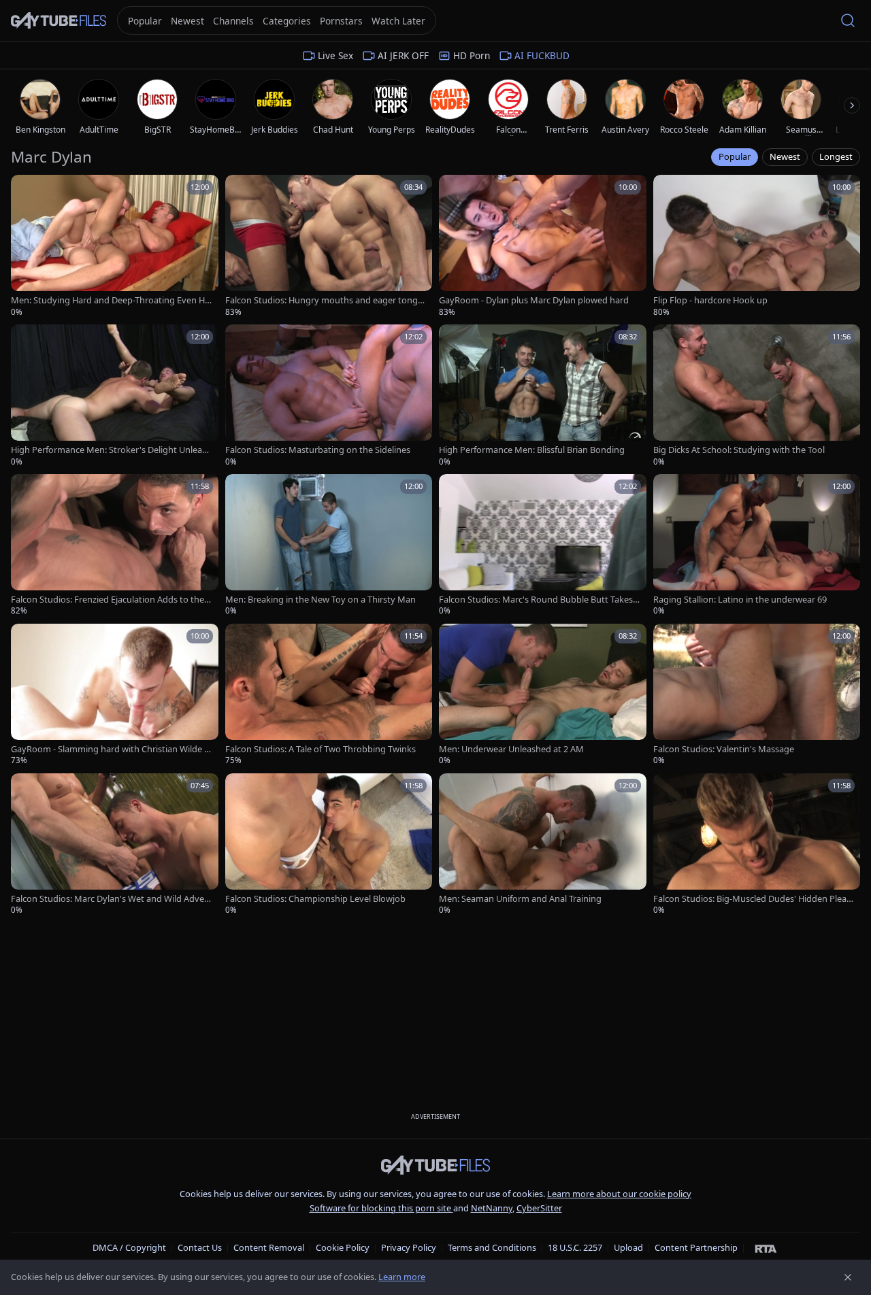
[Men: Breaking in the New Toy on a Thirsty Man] (329, 545)
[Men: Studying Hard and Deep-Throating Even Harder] (114, 246)
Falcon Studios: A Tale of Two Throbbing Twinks (320, 749)
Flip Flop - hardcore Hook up (710, 300)
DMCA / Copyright (129, 1247)
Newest (785, 156)
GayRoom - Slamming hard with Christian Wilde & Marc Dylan (110, 749)
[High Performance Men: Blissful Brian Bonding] (542, 395)
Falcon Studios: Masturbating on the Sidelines (317, 450)
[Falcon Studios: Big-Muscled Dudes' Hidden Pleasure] (757, 844)
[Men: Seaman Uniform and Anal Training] (542, 844)
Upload (628, 1247)
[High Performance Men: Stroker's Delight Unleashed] (114, 395)
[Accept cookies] (848, 1277)
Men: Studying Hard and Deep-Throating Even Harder (110, 300)
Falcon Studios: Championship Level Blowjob (315, 899)
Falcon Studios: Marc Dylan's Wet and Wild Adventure (110, 899)
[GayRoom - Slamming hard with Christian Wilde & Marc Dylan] (114, 695)
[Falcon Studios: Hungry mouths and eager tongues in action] (329, 246)
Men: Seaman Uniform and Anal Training (520, 899)
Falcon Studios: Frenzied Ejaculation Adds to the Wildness (107, 599)
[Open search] (848, 20)
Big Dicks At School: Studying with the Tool (739, 450)
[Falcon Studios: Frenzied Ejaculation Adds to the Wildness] (114, 545)
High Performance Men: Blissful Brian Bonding (532, 450)
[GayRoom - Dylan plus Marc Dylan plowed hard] (542, 246)
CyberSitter (539, 1208)
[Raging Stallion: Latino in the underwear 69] (757, 545)
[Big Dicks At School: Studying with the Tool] (757, 395)
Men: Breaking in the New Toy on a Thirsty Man (320, 599)
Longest (836, 156)
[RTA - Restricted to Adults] (765, 1248)
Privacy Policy (408, 1247)
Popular (735, 156)
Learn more (401, 1277)
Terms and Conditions (492, 1247)
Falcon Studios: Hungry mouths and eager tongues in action (324, 300)
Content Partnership (696, 1247)
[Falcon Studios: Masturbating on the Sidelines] (329, 395)
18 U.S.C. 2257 (575, 1247)
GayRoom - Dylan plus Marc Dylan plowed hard (534, 300)
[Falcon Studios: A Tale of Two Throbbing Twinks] (329, 695)
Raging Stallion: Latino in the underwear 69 (740, 599)
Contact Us (200, 1247)
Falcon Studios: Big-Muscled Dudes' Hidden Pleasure (752, 899)
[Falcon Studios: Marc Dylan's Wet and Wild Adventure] (114, 844)
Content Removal (268, 1247)
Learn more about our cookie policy (619, 1194)
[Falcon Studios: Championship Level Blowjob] (329, 844)
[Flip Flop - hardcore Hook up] (757, 246)
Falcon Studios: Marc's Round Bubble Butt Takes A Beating (539, 599)
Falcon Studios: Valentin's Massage (723, 749)
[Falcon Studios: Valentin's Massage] (757, 695)
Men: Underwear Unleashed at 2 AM (511, 749)
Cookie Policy (342, 1247)
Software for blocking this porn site (381, 1208)
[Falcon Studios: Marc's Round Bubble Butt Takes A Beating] (542, 545)
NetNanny (491, 1208)
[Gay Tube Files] (58, 20)
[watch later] (25, 189)
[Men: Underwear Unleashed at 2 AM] (542, 695)
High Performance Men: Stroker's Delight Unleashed (111, 450)
